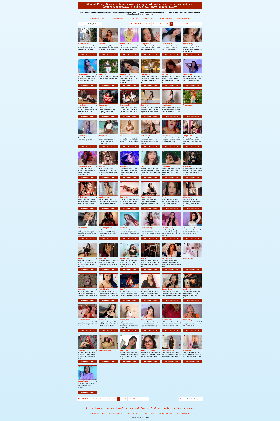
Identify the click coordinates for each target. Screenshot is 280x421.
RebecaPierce (146, 197)
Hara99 (143, 166)
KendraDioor (124, 228)
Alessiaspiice (125, 74)
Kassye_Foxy (188, 44)
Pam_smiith (166, 136)
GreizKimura (82, 197)
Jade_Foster (187, 74)
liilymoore (102, 320)
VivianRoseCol (83, 44)
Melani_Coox (125, 258)
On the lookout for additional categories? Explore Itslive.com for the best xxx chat (140, 408)
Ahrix (164, 197)
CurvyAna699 (146, 44)
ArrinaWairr (124, 166)
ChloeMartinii (83, 74)
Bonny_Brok (124, 320)
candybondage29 (84, 166)
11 (187, 24)
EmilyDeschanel (168, 350)
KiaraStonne (166, 105)
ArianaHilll (187, 166)
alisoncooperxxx (84, 320)
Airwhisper (82, 289)
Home (81, 24)
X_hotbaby (187, 350)
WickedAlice (187, 197)
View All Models (137, 24)
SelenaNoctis (125, 105)
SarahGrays (103, 258)
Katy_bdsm (124, 350)
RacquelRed (187, 136)
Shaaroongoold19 (105, 228)
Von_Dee (102, 166)
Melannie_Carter (168, 228)
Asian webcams (94, 18)
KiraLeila (144, 258)
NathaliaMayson (105, 350)
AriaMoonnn (82, 228)
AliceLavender (146, 320)
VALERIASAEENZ (189, 228)
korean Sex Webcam (183, 18)
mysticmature (104, 197)
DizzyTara (123, 289)
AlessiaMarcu (83, 381)
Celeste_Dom (167, 289)
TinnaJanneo (188, 258)
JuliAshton (82, 105)
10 (183, 24)
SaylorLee (81, 136)
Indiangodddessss (148, 350)
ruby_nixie (145, 289)
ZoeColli (123, 136)
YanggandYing (83, 350)
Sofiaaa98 (102, 74)
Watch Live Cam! (87, 55)
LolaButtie (166, 166)
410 (196, 24)
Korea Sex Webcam (165, 18)
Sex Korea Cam (133, 18)
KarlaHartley (187, 320)
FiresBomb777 (146, 74)
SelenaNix (144, 105)
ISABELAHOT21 (125, 44)
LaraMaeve (187, 289)
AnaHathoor (82, 258)
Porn (103, 18)
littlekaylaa (124, 197)
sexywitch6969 (167, 320)
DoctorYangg (103, 44)
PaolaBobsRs (167, 44)
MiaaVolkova (166, 74)
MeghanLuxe (167, 258)
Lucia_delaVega (147, 228)
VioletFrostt (145, 136)
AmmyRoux (103, 136)
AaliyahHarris (104, 289)
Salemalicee (103, 105)
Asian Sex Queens (148, 18)
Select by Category (93, 24)
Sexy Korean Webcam (116, 18)
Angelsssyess (188, 105)
